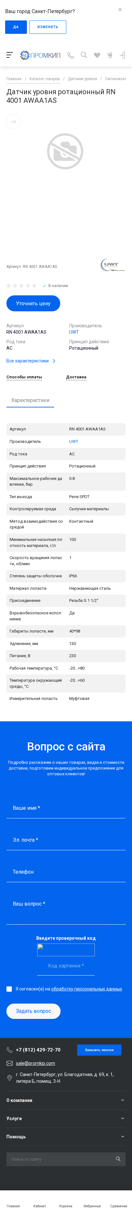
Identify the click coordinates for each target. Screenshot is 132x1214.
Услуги (14, 1118)
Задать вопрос (33, 1011)
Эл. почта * (25, 840)
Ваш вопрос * (29, 904)
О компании (19, 1100)
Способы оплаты (24, 377)
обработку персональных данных (86, 988)
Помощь (16, 1136)
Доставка (76, 377)
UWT (74, 332)
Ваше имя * (26, 808)
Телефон (23, 872)
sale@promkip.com (35, 1063)
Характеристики (30, 400)
